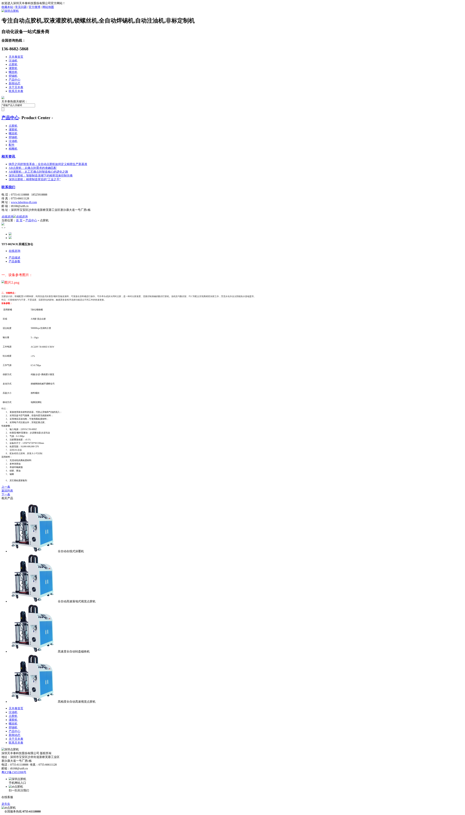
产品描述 (14, 257)
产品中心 (14, 79)
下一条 (5, 494)
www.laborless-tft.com (24, 202)
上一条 (5, 486)
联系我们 (8, 187)
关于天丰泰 (16, 87)
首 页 (19, 220)
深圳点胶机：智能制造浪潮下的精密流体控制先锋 (41, 175)
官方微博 (34, 7)
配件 (12, 144)
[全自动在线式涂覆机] (33, 551)
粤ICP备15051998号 (13, 772)
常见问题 (21, 7)
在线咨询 (14, 250)
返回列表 (7, 490)
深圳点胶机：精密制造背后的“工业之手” (35, 179)
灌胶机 (13, 68)
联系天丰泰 (16, 91)
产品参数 (14, 261)
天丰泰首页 (16, 56)
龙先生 (5, 803)
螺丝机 (13, 72)
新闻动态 (14, 83)
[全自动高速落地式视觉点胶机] (33, 601)
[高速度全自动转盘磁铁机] (33, 651)
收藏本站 (7, 7)
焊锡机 (13, 75)
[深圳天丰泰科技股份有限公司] (10, 10)
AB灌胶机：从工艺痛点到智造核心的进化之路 (38, 171)
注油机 (13, 60)
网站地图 (48, 7)
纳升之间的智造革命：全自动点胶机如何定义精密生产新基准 (48, 164)
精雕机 (13, 148)
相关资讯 (8, 156)
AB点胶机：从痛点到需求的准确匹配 (32, 167)
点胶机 (13, 64)
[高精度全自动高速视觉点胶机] (33, 701)
